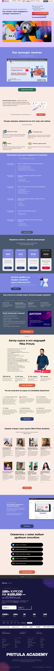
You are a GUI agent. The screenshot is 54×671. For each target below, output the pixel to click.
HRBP (3, 642)
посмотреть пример (12, 324)
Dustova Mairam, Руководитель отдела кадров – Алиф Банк (32, 472)
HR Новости (42, 644)
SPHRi (16, 645)
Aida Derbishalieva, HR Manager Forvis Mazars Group (45, 472)
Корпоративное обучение (32, 642)
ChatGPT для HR (17, 641)
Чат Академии (28, 1)
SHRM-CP (16, 647)
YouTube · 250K (39, 633)
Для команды (30, 641)
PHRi (15, 644)
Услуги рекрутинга (30, 645)
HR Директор (4, 639)
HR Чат (41, 642)
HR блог (41, 641)
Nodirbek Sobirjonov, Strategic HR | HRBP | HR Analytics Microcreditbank (20, 472)
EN (51, 1)
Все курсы (3, 647)
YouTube (41, 645)
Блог (24, 1)
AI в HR (16, 639)
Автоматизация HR (18, 642)
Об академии (42, 639)
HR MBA (29, 647)
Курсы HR (22, 576)
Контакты (41, 647)
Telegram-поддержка (6, 633)
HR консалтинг (30, 644)
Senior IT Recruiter (4, 645)
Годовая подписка (30, 639)
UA (50, 1)
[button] (8, 268)
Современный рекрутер (5, 644)
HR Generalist (4, 641)
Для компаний (23, 633)
